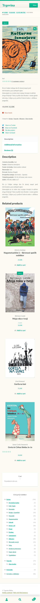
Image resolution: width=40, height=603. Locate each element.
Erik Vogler (12, 506)
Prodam (11, 532)
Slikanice (22, 118)
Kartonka (11, 509)
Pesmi (10, 529)
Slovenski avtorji (14, 542)
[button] (34, 28)
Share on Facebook (11, 128)
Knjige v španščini (14, 512)
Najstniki (11, 516)
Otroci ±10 (12, 525)
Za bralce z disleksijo (13, 574)
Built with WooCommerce (20, 592)
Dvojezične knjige (14, 503)
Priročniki (10, 569)
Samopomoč (12, 535)
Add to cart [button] (21, 265)
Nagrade (12, 12)
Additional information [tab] (12, 145)
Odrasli (11, 522)
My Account (6, 599)
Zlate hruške (20, 12)
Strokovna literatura (15, 548)
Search (20, 599)
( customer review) (17, 81)
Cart (31, 598)
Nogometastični (13, 519)
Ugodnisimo (12, 555)
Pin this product (10, 130)
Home (6, 12)
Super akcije (12, 552)
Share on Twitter (10, 125)
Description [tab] (8, 139)
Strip (10, 545)
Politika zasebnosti (7, 592)
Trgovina (8, 5)
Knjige (11, 118)
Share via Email (10, 133)
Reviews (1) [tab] (8, 150)
